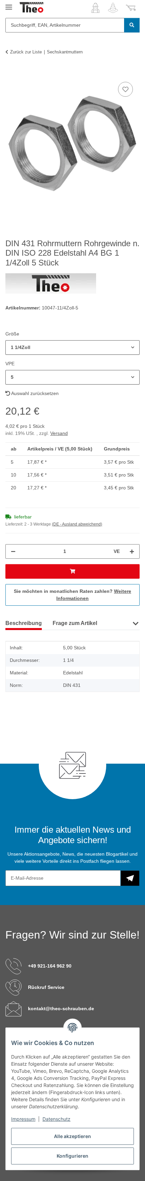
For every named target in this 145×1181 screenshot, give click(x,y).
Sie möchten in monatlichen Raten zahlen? (72, 594)
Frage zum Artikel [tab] (75, 623)
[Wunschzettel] (113, 8)
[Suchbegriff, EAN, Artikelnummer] (132, 25)
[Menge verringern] (13, 551)
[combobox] (72, 347)
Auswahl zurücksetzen (34, 393)
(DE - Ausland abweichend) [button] (77, 524)
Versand (59, 433)
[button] (95, 8)
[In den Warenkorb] (10, 72)
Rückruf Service (46, 987)
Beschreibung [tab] (23, 623)
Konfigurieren (72, 1156)
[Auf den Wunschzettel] (125, 89)
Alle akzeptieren (72, 1136)
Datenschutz (56, 1119)
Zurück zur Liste (26, 51)
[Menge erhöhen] (131, 551)
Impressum (23, 1119)
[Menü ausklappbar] (8, 4)
